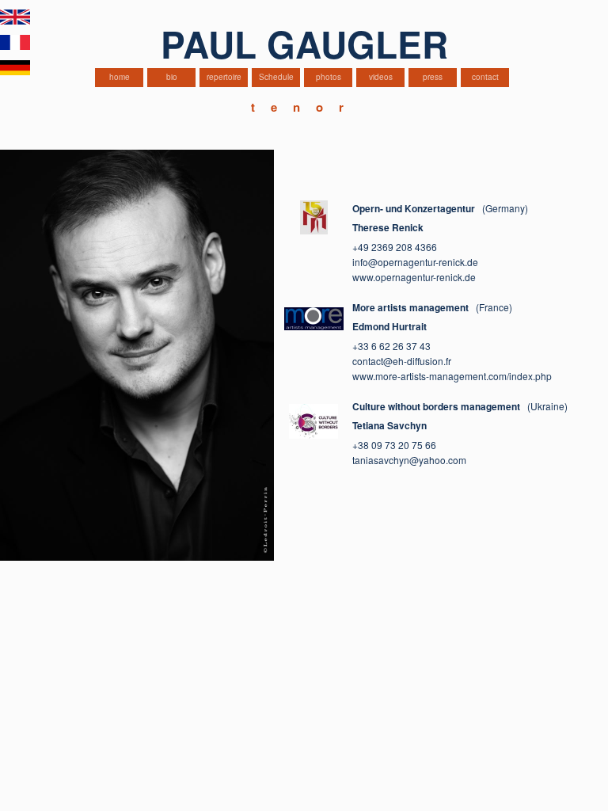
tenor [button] (305, 107)
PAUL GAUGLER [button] (304, 43)
